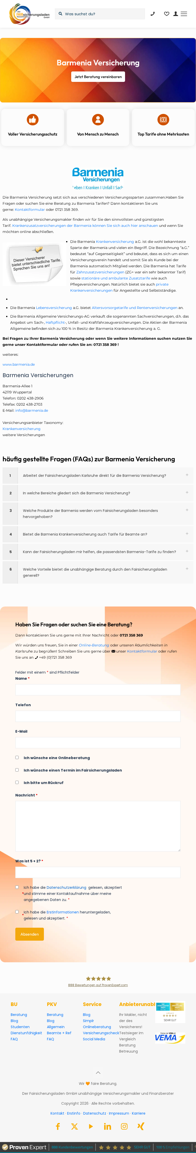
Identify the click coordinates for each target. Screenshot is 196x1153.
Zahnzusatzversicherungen (100, 272)
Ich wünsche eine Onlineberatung (57, 757)
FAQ (14, 1039)
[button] (98, 475)
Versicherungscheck (101, 1033)
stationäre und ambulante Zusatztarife (116, 278)
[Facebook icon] (58, 1127)
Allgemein (56, 1026)
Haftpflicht (55, 322)
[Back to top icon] (98, 1072)
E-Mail (21, 731)
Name (22, 678)
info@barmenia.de (31, 410)
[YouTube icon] (91, 1127)
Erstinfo (73, 1113)
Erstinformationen (63, 912)
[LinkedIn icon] (108, 1127)
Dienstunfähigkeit (26, 1033)
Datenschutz (94, 1113)
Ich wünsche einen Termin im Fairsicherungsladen (73, 770)
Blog (14, 1020)
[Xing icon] (141, 1127)
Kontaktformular (30, 209)
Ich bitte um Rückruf (44, 782)
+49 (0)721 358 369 (55, 657)
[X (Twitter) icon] (74, 1127)
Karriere (138, 1113)
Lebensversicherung (54, 307)
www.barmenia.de (19, 364)
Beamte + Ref (59, 1033)
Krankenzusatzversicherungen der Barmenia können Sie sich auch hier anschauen (85, 225)
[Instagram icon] (124, 1127)
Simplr (88, 1020)
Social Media (94, 1039)
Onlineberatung (97, 1026)
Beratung (19, 1014)
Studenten (20, 1026)
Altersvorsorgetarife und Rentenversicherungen (135, 307)
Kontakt (57, 1113)
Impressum (119, 1113)
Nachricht (26, 795)
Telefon (23, 704)
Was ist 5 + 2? (29, 861)
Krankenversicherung (115, 241)
